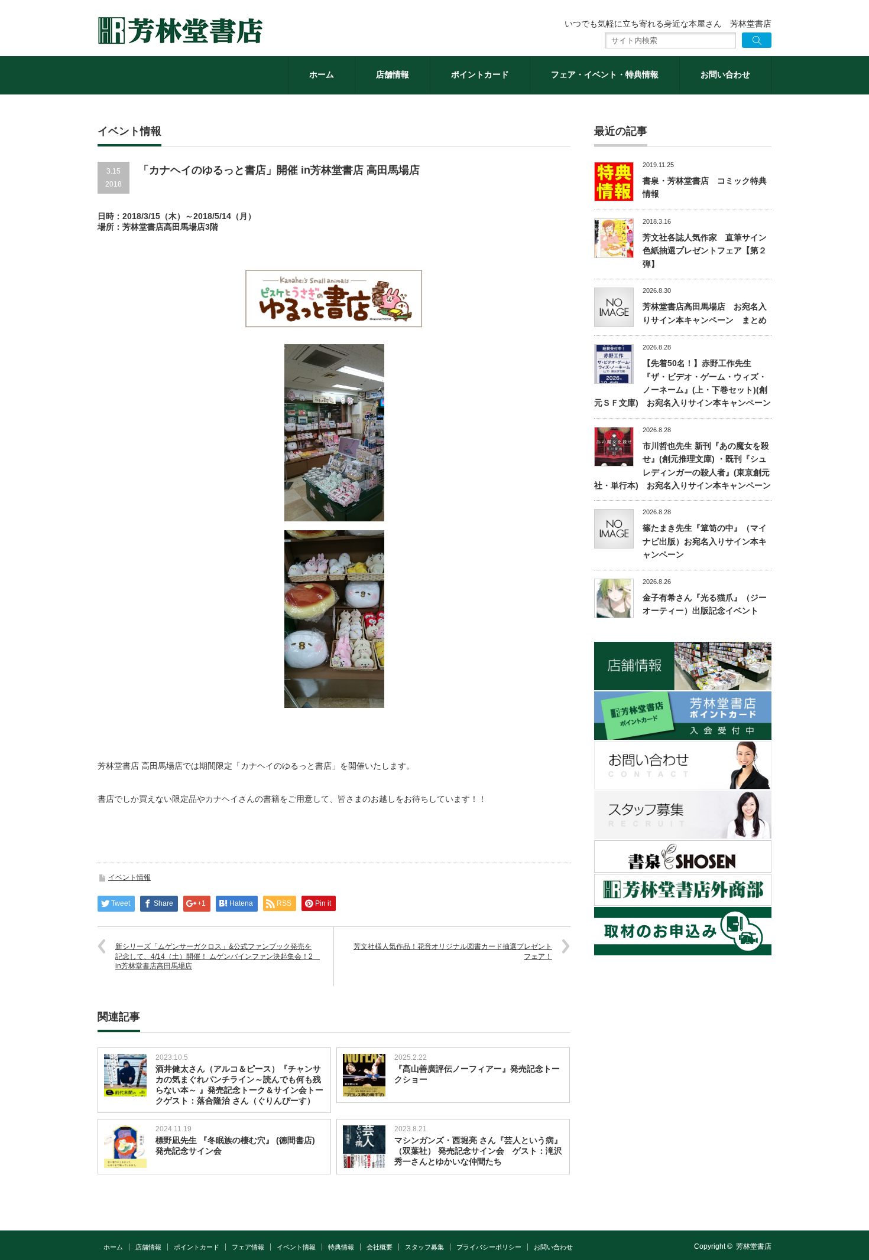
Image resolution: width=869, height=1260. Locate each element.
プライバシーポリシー (488, 1247)
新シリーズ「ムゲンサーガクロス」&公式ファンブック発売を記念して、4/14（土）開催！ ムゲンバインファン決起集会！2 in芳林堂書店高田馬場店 (217, 956)
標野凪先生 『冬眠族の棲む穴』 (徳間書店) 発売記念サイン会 (235, 1145)
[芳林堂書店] (180, 30)
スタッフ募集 (424, 1247)
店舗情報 (392, 74)
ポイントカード (480, 74)
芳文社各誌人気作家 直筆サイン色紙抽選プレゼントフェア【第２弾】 (705, 251)
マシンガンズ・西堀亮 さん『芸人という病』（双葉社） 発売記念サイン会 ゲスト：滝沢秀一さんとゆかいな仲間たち (478, 1150)
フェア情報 (248, 1247)
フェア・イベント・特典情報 (605, 74)
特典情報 (341, 1247)
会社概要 (380, 1247)
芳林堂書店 (753, 1246)
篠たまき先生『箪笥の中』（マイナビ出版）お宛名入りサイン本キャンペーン (705, 541)
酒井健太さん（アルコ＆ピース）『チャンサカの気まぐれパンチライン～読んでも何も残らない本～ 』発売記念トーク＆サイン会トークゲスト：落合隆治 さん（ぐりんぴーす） (239, 1084)
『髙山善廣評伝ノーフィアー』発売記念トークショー (477, 1074)
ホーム (321, 74)
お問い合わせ (725, 74)
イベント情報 (129, 877)
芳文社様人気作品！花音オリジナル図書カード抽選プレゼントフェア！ (453, 951)
